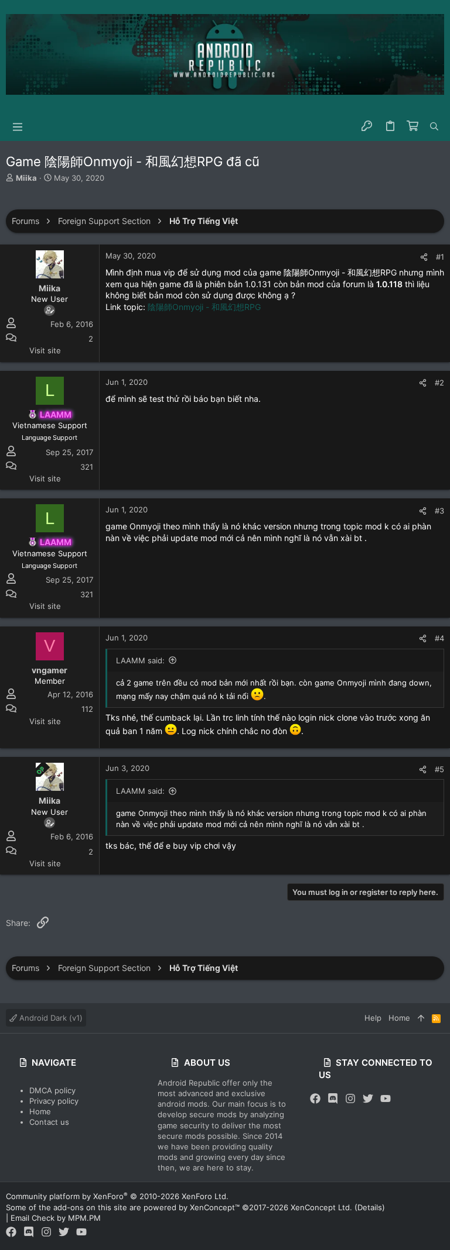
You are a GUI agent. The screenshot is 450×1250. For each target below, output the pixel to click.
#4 (439, 638)
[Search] (434, 126)
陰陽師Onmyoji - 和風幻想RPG (204, 307)
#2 (439, 382)
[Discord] (333, 1098)
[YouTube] (385, 1098)
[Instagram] (350, 1098)
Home (40, 1111)
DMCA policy (52, 1090)
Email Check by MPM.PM (56, 1218)
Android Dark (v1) (50, 1017)
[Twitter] (368, 1098)
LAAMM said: (140, 660)
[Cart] (412, 126)
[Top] (421, 1018)
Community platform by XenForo (117, 1196)
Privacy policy (54, 1101)
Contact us (49, 1122)
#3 (439, 510)
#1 (440, 256)
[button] (17, 126)
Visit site (45, 350)
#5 (439, 769)
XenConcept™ (215, 1207)
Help (372, 1017)
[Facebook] (315, 1098)
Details (369, 1207)
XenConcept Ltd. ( (324, 1207)
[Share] (424, 257)
